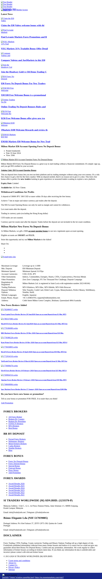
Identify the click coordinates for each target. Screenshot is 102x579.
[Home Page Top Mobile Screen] (14, 10)
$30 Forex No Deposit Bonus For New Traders (23, 83)
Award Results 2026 (16, 484)
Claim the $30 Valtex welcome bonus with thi (22, 25)
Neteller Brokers (14, 448)
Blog (10, 450)
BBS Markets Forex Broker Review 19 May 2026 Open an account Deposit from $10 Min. (32, 333)
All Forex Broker (15, 417)
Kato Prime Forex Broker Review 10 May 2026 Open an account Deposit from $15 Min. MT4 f (34, 342)
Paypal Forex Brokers (17, 439)
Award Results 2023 (16, 490)
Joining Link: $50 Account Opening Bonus (18, 170)
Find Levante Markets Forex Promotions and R (24, 37)
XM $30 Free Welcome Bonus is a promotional (23, 95)
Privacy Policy (14, 567)
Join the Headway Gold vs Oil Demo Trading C (24, 72)
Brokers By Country (16, 419)
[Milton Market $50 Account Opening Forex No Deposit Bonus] (26, 160)
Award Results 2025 (16, 486)
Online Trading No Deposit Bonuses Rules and (23, 106)
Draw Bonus (13, 470)
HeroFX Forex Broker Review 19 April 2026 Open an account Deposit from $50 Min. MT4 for (34, 352)
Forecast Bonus (14, 468)
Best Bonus (13, 428)
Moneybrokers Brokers (17, 444)
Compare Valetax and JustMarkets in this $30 (23, 60)
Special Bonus (14, 466)
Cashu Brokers (14, 446)
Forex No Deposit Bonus (18, 461)
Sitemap (11, 570)
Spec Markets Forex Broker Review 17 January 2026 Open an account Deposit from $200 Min (34, 389)
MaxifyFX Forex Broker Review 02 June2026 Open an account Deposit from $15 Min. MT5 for (34, 324)
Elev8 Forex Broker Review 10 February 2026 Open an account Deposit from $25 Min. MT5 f (34, 371)
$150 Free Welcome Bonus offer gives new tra (23, 118)
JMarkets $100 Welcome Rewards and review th (24, 130)
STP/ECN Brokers (15, 424)
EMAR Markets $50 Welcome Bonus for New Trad (25, 141)
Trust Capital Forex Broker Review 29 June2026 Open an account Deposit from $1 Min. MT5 (33, 314)
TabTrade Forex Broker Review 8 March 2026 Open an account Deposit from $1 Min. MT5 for (34, 361)
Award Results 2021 (16, 495)
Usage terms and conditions (19, 561)
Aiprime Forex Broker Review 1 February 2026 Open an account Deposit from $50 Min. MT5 (34, 380)
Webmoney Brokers (16, 441)
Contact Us (12, 565)
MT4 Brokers (13, 426)
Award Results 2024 (16, 488)
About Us (12, 563)
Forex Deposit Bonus (16, 464)
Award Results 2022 (16, 493)
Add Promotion (7, 403)
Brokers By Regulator (17, 421)
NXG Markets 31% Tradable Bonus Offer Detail (24, 48)
